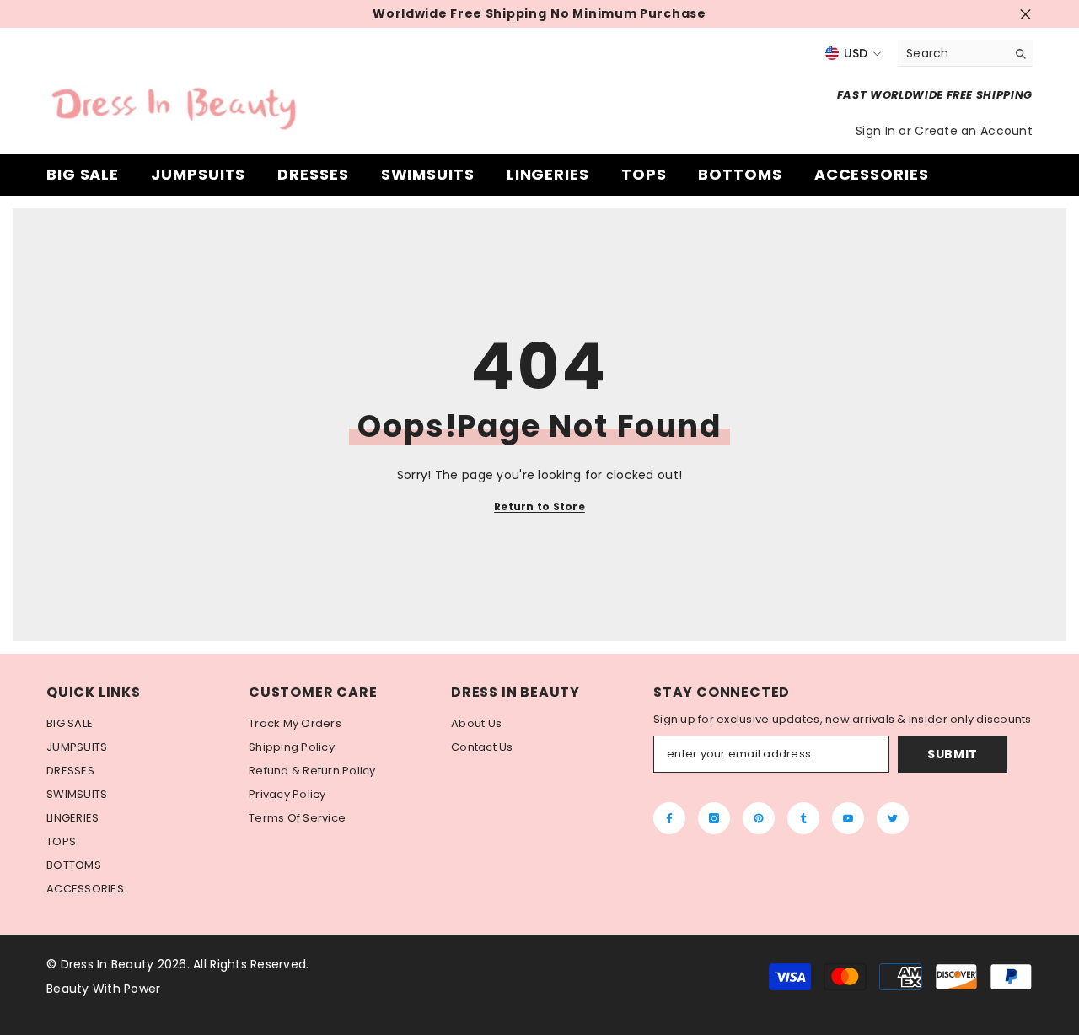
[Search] (965, 53)
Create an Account (974, 130)
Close (1025, 14)
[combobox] (952, 53)
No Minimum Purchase (628, 14)
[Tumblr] (803, 818)
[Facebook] (669, 818)
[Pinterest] (759, 818)
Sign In (877, 130)
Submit (952, 754)
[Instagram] (714, 818)
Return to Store (539, 506)
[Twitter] (893, 818)
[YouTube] (848, 818)
